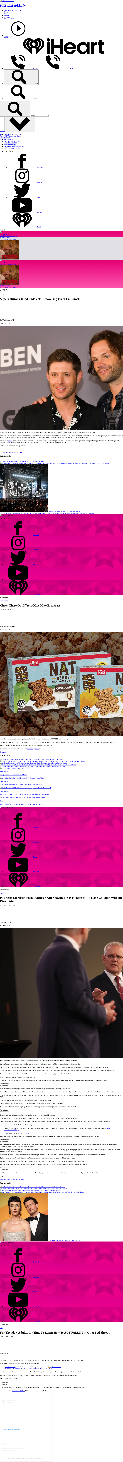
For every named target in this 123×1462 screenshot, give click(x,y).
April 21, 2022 (24, 1133)
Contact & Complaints (10, 143)
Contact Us (3, 138)
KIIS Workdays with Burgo (12, 136)
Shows (6, 12)
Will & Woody (8, 139)
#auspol (109, 1128)
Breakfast (3, 752)
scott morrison (20, 1179)
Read (1, 136)
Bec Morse (7, 138)
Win (5, 14)
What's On (7, 15)
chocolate (30, 749)
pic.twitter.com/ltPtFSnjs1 (11, 1130)
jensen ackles (19, 452)
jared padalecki (10, 452)
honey (37, 749)
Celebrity (3, 452)
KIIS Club (7, 17)
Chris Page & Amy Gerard (12, 141)
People (10, 441)
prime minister (11, 1179)
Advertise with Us (9, 19)
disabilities (3, 1179)
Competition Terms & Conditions (14, 146)
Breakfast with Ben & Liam (12, 10)
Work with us (8, 148)
